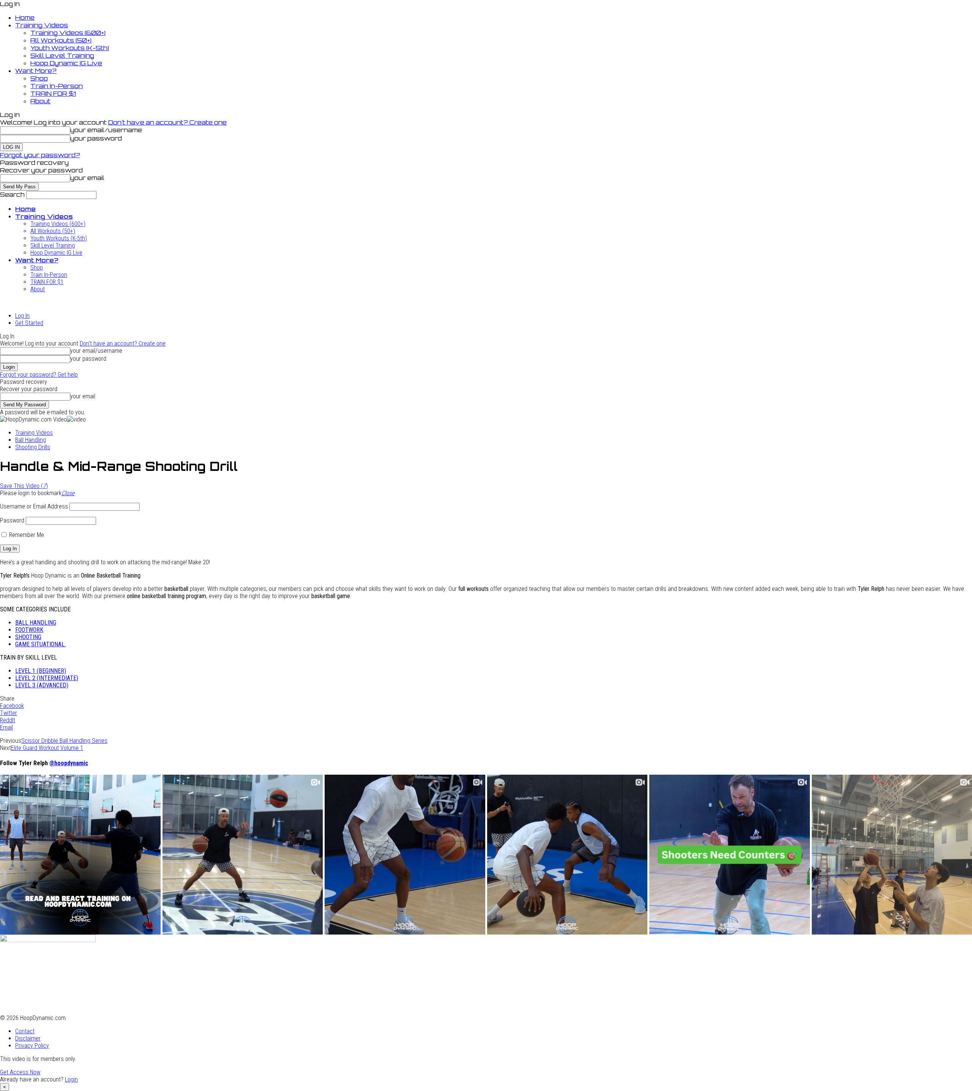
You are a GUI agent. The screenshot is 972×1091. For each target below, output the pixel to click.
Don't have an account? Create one (167, 122)
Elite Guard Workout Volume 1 (47, 748)
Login (71, 1079)
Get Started (29, 323)
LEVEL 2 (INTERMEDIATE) (46, 678)
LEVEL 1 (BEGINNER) (40, 670)
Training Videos (41, 25)
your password (96, 138)
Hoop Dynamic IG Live (66, 63)
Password (12, 520)
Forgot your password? (40, 155)
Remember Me (26, 534)
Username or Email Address (34, 506)
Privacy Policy (32, 1045)
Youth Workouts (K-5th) (69, 48)
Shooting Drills (32, 447)
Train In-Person (56, 86)
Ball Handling (30, 440)
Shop (39, 78)
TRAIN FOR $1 (53, 93)
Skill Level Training (62, 55)
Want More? (36, 70)
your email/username (106, 130)
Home (25, 17)
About (40, 101)
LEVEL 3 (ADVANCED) (41, 685)
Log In (22, 315)
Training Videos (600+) (68, 32)
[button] (68, 493)
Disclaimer (28, 1038)
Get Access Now (20, 1072)
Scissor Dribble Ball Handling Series (64, 740)
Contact (25, 1031)
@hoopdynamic (68, 763)
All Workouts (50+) (61, 40)
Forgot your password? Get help (39, 374)
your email (87, 178)
